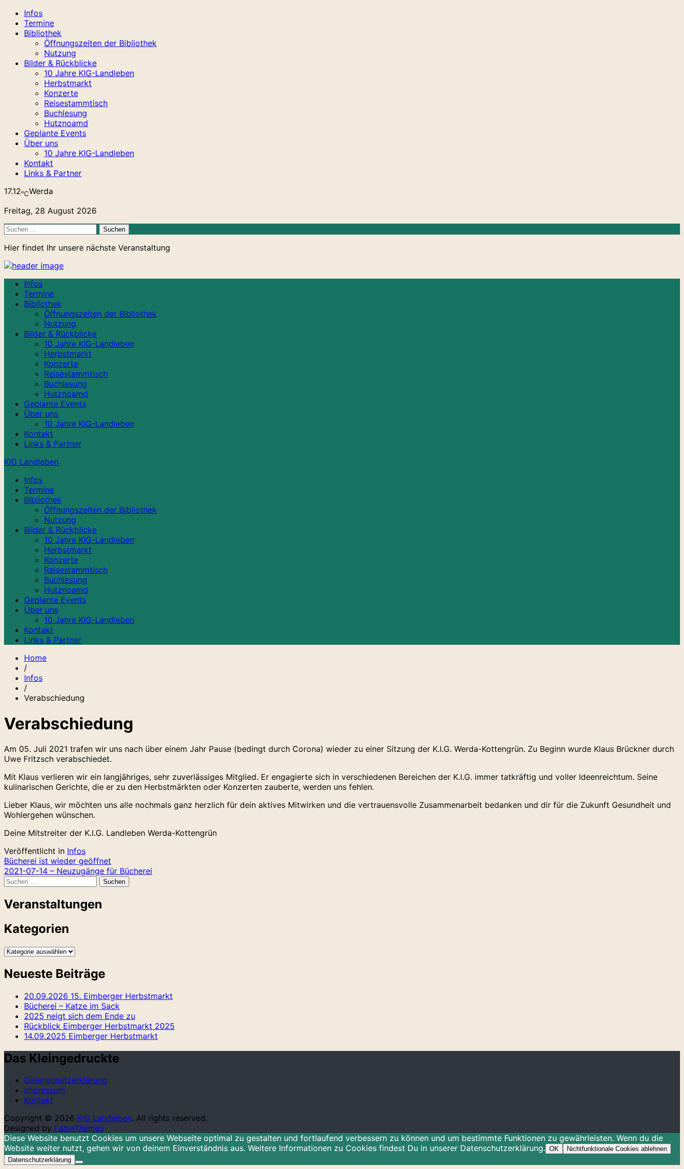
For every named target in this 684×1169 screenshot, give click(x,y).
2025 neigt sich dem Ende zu (79, 1016)
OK (554, 1148)
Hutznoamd (66, 123)
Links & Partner (53, 173)
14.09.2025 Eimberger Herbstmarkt (91, 1036)
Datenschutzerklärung (65, 1080)
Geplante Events (55, 133)
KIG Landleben (31, 462)
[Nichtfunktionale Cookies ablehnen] (79, 1161)
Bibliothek (43, 33)
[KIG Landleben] (34, 266)
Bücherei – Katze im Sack (72, 1006)
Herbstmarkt (68, 83)
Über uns (41, 143)
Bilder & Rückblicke (60, 63)
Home (35, 658)
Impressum (44, 1090)
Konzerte (61, 93)
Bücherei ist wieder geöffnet (57, 861)
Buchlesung (65, 113)
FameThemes (79, 1128)
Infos (33, 13)
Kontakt (38, 163)
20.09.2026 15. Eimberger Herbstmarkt (98, 996)
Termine (39, 23)
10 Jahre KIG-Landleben (89, 73)
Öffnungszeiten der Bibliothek (100, 43)
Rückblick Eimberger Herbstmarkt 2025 (99, 1026)
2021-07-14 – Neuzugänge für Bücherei (78, 871)
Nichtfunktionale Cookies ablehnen (617, 1148)
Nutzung (60, 53)
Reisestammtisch (76, 103)
